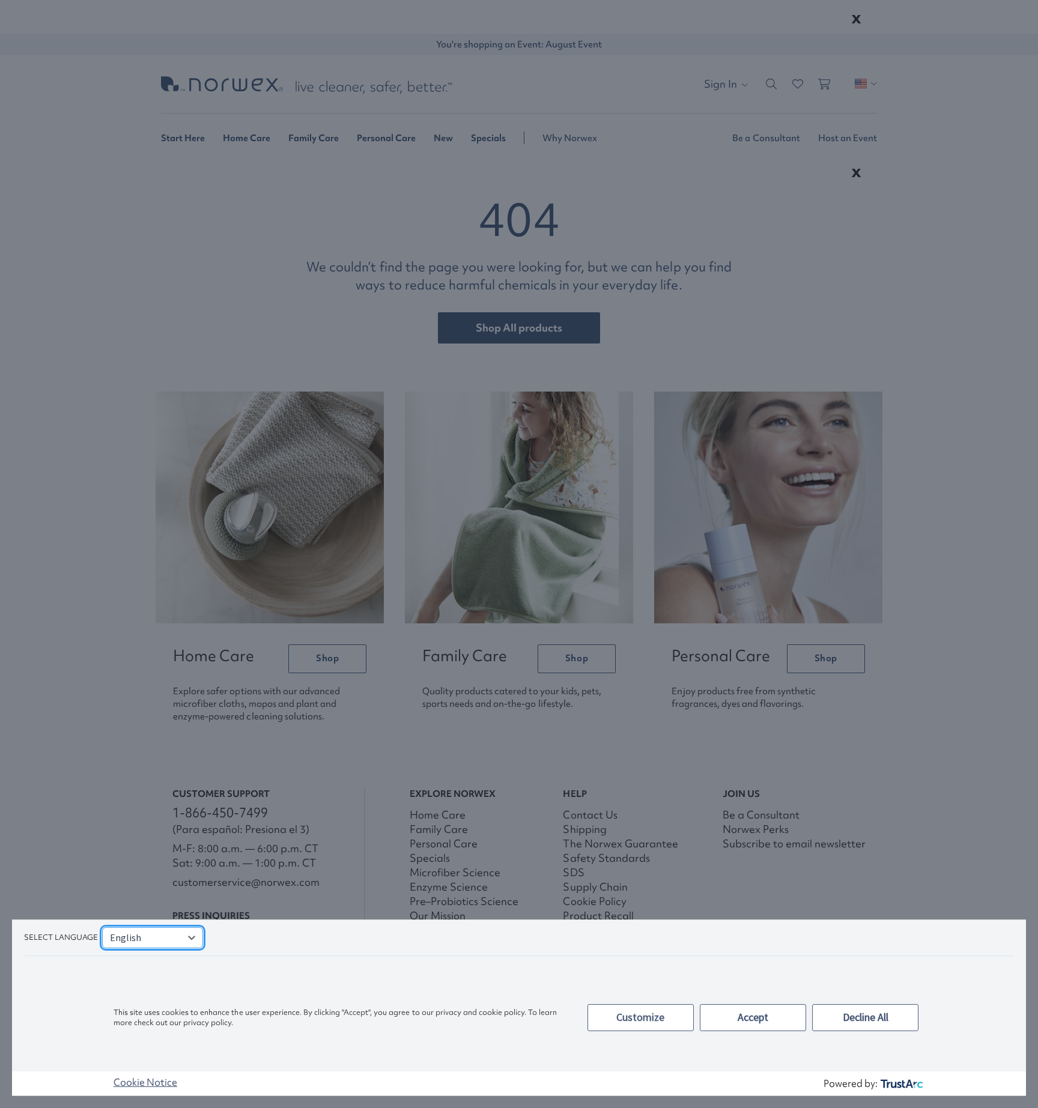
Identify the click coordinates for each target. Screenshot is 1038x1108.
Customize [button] (640, 1017)
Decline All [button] (865, 1017)
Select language (61, 937)
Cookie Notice (145, 1082)
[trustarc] (901, 1083)
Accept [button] (753, 1017)
